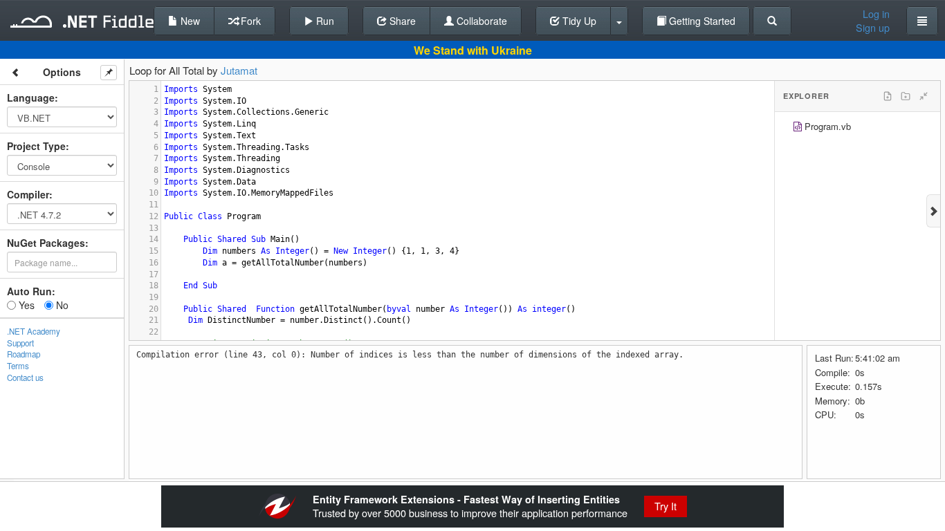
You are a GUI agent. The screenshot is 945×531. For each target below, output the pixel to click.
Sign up (873, 28)
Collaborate (480, 21)
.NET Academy (33, 331)
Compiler (28, 194)
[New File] (887, 96)
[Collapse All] (923, 96)
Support (20, 342)
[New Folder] (905, 96)
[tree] (857, 128)
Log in (876, 14)
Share (401, 21)
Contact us (25, 377)
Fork (249, 21)
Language (31, 97)
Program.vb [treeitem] (828, 126)
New (189, 21)
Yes (25, 305)
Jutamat (239, 70)
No (60, 305)
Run (323, 21)
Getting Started (700, 21)
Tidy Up (578, 21)
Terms (18, 365)
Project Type (36, 146)
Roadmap (23, 354)
